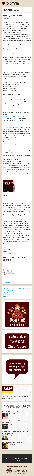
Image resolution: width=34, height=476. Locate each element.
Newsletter (7, 282)
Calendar (17, 460)
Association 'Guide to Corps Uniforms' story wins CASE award (15, 421)
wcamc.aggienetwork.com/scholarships (13, 116)
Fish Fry (12, 458)
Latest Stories (8, 392)
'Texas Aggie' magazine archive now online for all (16, 411)
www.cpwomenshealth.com (10, 265)
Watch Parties (24, 458)
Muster (7, 458)
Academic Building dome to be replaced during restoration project (15, 432)
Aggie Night (17, 458)
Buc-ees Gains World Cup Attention (12, 442)
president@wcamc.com (9, 253)
